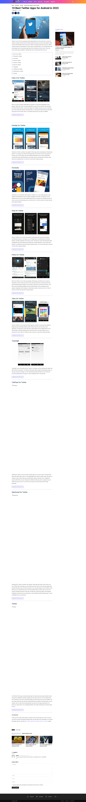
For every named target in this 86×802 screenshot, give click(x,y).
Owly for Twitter (17, 60)
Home (13, 5)
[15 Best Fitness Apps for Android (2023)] (58, 58)
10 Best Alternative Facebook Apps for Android (37, 721)
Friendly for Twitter (17, 56)
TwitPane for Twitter (17, 69)
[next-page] (14, 748)
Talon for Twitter (17, 64)
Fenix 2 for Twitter (17, 54)
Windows (53, 1)
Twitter (15, 73)
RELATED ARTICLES (16, 733)
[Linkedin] (18, 13)
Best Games (46, 1)
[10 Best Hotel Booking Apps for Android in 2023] (64, 39)
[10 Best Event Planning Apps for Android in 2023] (58, 75)
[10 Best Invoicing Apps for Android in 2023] (58, 64)
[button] (72, 1)
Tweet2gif (15, 66)
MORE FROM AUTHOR (27, 733)
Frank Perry (15, 10)
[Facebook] (13, 13)
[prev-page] (12, 748)
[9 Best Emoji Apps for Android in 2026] (18, 739)
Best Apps (40, 1)
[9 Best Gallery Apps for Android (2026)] (32, 739)
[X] (15, 13)
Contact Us (67, 800)
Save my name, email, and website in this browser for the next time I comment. (28, 784)
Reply (17, 758)
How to (25, 1)
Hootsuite (15, 58)
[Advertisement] (32, 119)
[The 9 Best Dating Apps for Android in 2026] (46, 739)
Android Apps (17, 729)
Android (30, 1)
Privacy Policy (72, 800)
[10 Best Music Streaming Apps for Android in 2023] (58, 69)
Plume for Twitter (17, 62)
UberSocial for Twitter (18, 71)
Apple (35, 1)
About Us (62, 800)
